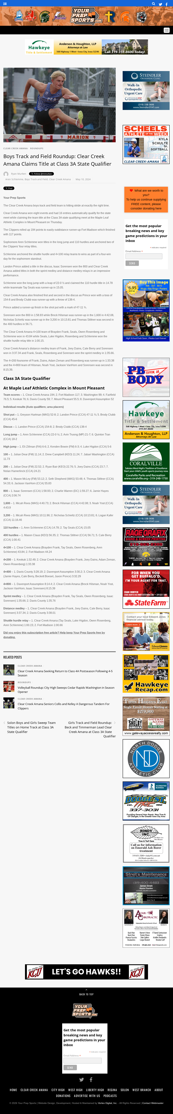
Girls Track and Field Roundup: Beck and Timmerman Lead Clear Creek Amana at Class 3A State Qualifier (90, 729)
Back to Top (86, 994)
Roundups (36, 148)
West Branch (141, 1090)
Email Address (134, 251)
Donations (63, 1095)
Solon (125, 1090)
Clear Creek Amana (15, 148)
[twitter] (160, 4)
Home (13, 1090)
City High (58, 1090)
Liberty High (95, 1090)
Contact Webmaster (153, 1103)
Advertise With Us (87, 1095)
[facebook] (166, 4)
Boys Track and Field (36, 179)
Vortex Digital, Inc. (107, 1103)
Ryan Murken (18, 173)
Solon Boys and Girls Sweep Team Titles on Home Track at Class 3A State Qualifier (29, 727)
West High (75, 1090)
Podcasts (110, 1095)
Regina (112, 1090)
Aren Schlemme (14, 179)
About (159, 1090)
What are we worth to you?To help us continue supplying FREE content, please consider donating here (146, 199)
